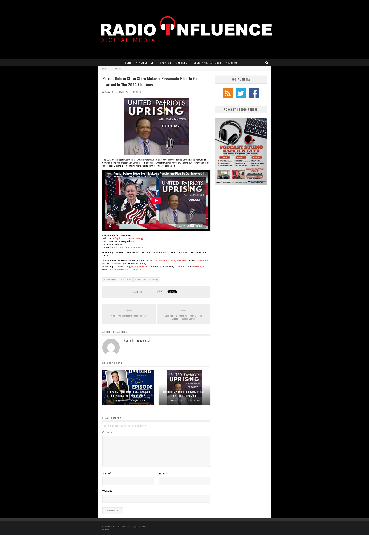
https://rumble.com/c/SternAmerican (127, 247)
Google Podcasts (200, 260)
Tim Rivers (126, 280)
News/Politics (145, 62)
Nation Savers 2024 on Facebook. (126, 269)
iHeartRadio (182, 260)
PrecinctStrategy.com (138, 238)
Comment (108, 432)
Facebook (143, 266)
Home (128, 62)
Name (106, 473)
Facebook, (197, 266)
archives (118, 263)
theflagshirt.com (119, 238)
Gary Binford (110, 280)
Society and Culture (206, 62)
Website (107, 491)
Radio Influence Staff (114, 91)
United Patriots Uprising (146, 280)
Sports (164, 62)
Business (181, 62)
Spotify (173, 260)
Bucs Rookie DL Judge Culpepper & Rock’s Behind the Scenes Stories (183, 317)
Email (163, 473)
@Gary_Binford (131, 266)
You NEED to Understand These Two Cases (129, 315)
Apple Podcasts (162, 260)
